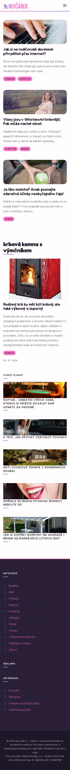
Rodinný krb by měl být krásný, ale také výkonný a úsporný (31, 306)
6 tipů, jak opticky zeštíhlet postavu (35, 437)
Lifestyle (24, 79)
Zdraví (25, 149)
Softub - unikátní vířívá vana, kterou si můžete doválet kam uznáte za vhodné (29, 403)
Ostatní (9, 353)
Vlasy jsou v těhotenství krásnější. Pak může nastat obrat (31, 121)
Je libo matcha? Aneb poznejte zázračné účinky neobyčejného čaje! (33, 191)
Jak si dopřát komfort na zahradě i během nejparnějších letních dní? (33, 536)
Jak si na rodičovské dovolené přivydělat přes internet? (28, 51)
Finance (9, 79)
